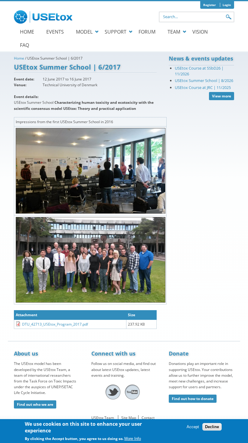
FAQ (24, 45)
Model (84, 31)
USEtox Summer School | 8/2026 (204, 80)
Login (227, 5)
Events (55, 31)
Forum (147, 31)
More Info (132, 438)
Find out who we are (35, 404)
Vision (200, 31)
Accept (193, 427)
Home (27, 31)
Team (174, 31)
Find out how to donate (193, 398)
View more (221, 96)
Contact (148, 417)
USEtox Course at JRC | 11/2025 (203, 87)
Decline (212, 427)
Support (115, 31)
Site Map (128, 417)
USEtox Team (102, 417)
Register (209, 5)
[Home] (44, 17)
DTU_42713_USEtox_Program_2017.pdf (55, 324)
